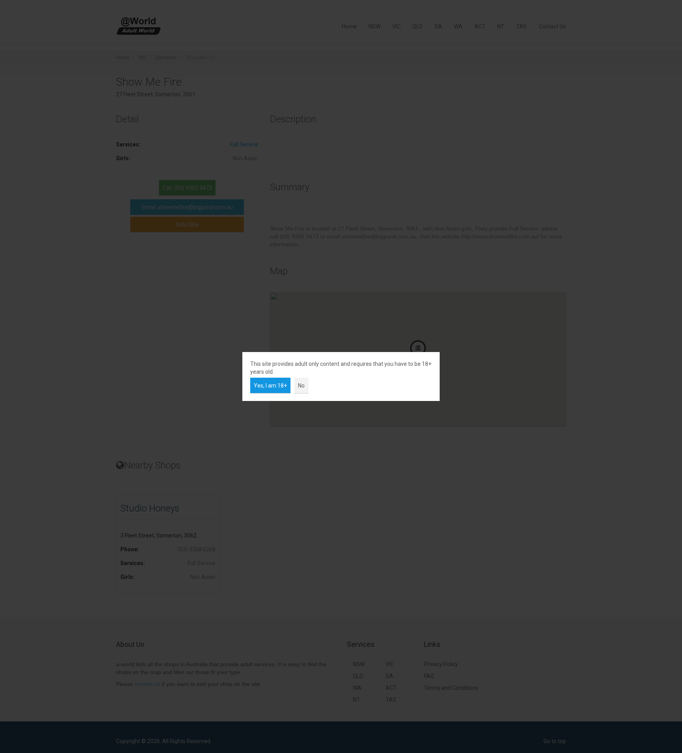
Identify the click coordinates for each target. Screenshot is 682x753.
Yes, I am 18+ (270, 385)
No (301, 385)
